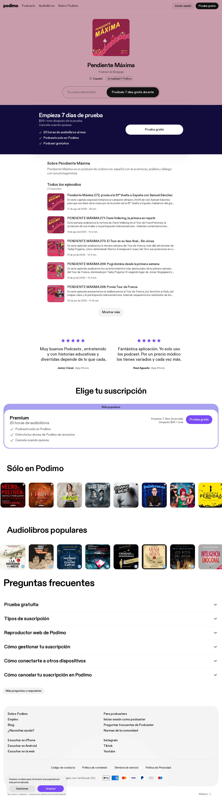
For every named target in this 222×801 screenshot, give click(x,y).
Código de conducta (63, 767)
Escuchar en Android (22, 746)
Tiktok (108, 746)
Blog (11, 725)
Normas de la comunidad (121, 731)
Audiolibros (47, 6)
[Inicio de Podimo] (10, 5)
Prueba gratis (207, 6)
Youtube (109, 751)
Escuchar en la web (21, 751)
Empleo (13, 719)
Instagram (111, 740)
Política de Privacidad (158, 767)
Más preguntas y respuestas (23, 691)
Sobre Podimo (68, 6)
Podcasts (28, 6)
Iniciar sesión (183, 6)
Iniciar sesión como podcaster (125, 719)
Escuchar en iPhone (21, 740)
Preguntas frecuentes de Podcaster (129, 725)
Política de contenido (94, 767)
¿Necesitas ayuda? (21, 731)
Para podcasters (115, 714)
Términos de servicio (126, 767)
